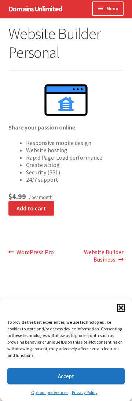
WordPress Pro (35, 252)
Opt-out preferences (49, 392)
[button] (121, 308)
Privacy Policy (85, 392)
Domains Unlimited (35, 8)
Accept (66, 376)
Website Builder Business (104, 255)
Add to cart (31, 208)
